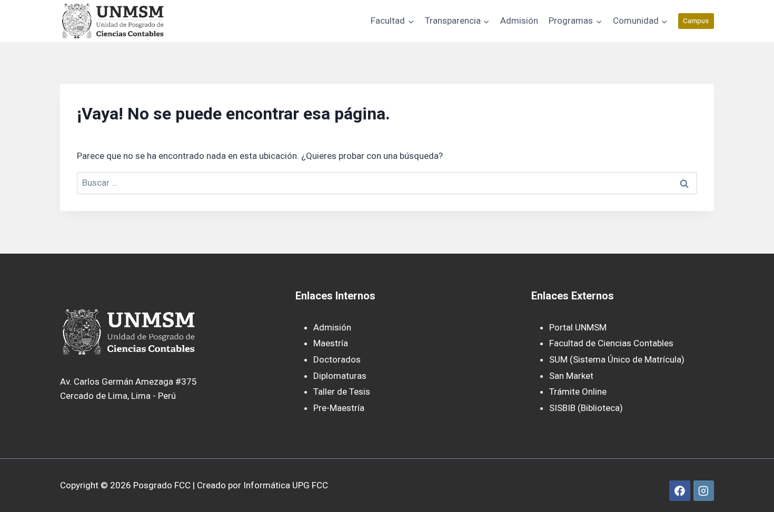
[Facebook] (679, 490)
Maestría (330, 343)
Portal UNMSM (578, 327)
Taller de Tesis (341, 391)
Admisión (519, 20)
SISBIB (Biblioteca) (586, 408)
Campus (696, 20)
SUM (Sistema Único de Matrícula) (616, 359)
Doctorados (337, 359)
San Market (571, 375)
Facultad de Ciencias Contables (611, 343)
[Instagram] (703, 490)
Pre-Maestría (338, 408)
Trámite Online (578, 391)
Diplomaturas (339, 375)
